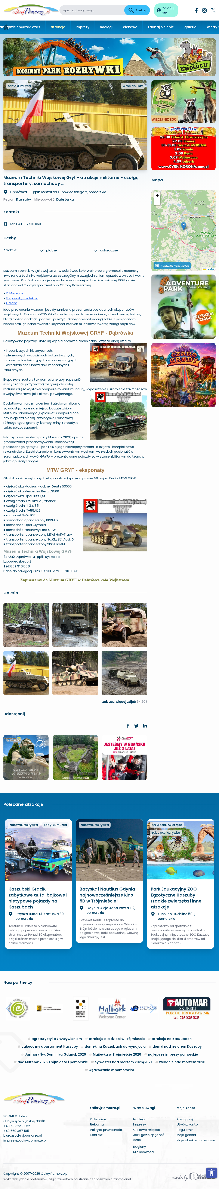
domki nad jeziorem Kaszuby (177, 1046)
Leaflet (210, 269)
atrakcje (58, 27)
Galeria (11, 303)
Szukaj (140, 10)
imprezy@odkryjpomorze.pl (24, 1140)
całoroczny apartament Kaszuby (49, 1046)
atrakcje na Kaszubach (172, 1039)
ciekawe (130, 27)
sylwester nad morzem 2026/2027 (123, 1062)
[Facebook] (196, 10)
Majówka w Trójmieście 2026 (117, 1054)
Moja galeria (186, 1135)
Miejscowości (143, 1152)
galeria (190, 27)
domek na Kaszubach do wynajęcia (115, 1046)
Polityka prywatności (106, 1129)
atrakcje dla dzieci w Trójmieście (117, 1039)
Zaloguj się (185, 1119)
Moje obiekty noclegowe (196, 1140)
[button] (183, 226)
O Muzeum (14, 293)
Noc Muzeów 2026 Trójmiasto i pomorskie (53, 1062)
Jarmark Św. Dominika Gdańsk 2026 (55, 1054)
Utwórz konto (187, 1124)
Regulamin (185, 1129)
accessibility (211, 1172)
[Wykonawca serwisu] (193, 1176)
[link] (128, 726)
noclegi (106, 27)
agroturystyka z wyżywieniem (56, 1039)
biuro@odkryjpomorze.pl (22, 1135)
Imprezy (139, 1124)
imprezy (82, 27)
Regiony (139, 1146)
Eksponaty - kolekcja (22, 298)
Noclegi (139, 1119)
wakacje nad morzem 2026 (182, 1062)
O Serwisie (98, 1119)
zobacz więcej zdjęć (124, 701)
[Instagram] (204, 10)
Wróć (133, 86)
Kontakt (96, 1135)
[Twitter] (213, 10)
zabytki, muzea (19, 86)
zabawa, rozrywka (23, 825)
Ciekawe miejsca (146, 1129)
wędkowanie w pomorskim (111, 1070)
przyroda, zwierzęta (167, 825)
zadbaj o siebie (161, 27)
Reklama (97, 1124)
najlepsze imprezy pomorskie (173, 1054)
